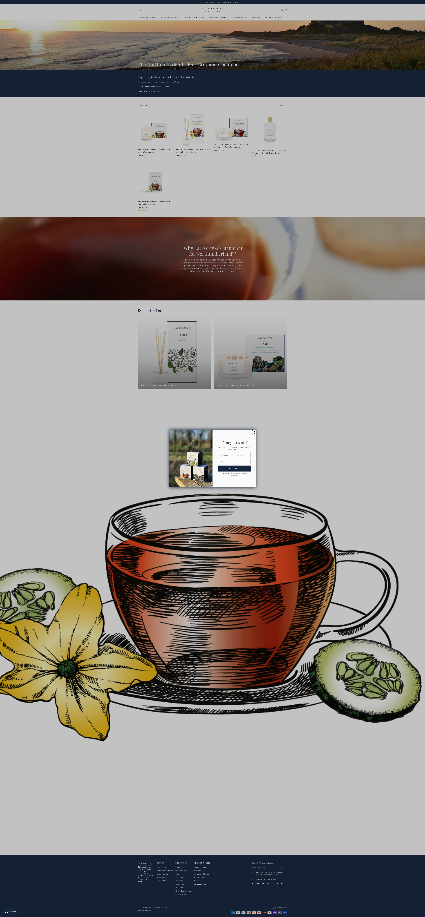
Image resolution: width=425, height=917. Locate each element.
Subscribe (234, 468)
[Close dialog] (253, 432)
